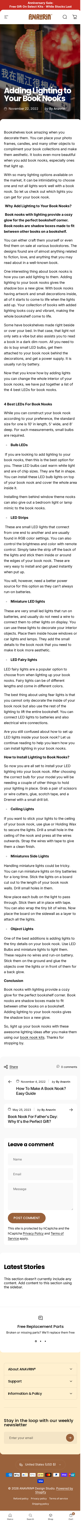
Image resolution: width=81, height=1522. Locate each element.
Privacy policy (37, 1509)
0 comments (69, 1066)
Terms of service (57, 1509)
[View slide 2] (40, 1341)
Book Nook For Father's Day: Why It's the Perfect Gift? (33, 1119)
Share (13, 1067)
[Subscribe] (67, 1449)
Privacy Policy (33, 1233)
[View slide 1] (35, 1341)
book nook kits (32, 1037)
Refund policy (19, 1509)
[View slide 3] (45, 1341)
